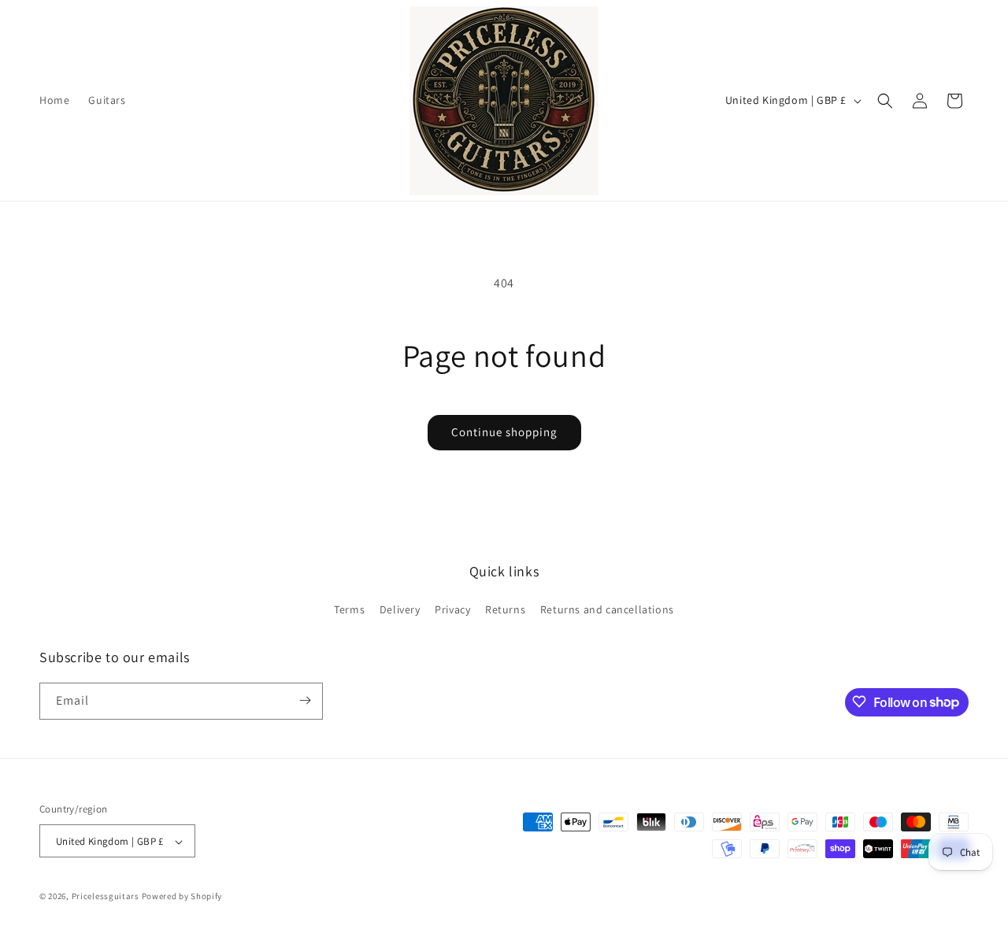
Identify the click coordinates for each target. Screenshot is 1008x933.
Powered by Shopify (182, 896)
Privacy (452, 610)
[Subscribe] (304, 700)
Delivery (400, 610)
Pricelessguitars (105, 896)
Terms (349, 610)
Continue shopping (504, 431)
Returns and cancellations (607, 610)
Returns (505, 610)
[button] (885, 100)
